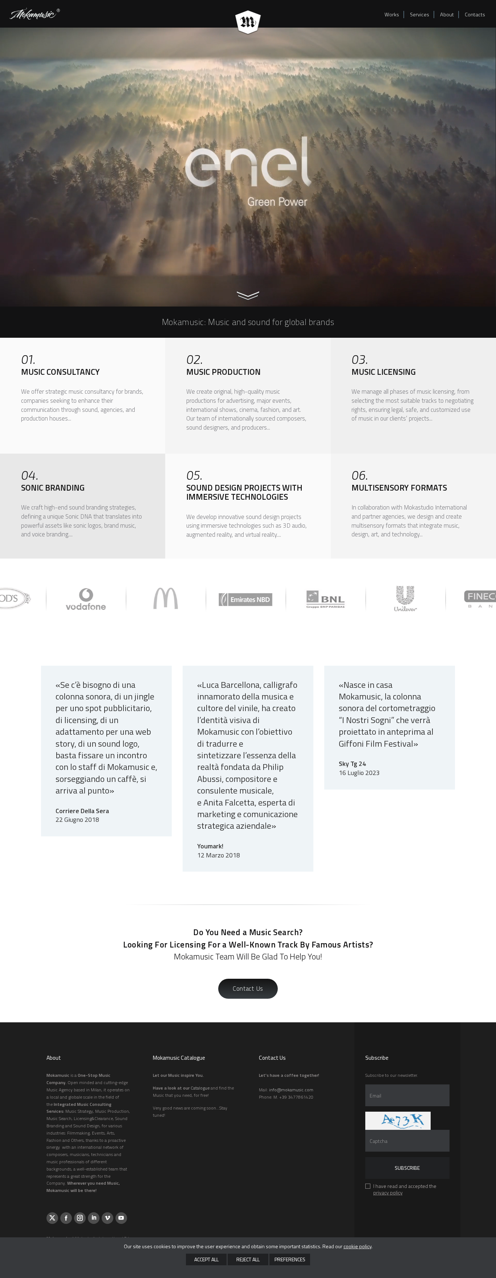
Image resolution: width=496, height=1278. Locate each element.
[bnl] (212, 598)
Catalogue (200, 1087)
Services (419, 14)
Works (392, 14)
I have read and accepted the (404, 1190)
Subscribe (407, 1168)
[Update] (398, 1121)
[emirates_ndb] (132, 598)
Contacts (475, 14)
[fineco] (372, 598)
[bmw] (452, 598)
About (447, 14)
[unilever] (292, 598)
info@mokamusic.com (291, 1089)
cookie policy (357, 1246)
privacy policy (388, 1192)
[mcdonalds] (53, 598)
